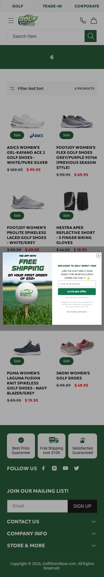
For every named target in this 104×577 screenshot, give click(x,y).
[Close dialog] (98, 255)
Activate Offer (76, 291)
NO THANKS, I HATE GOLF (77, 311)
